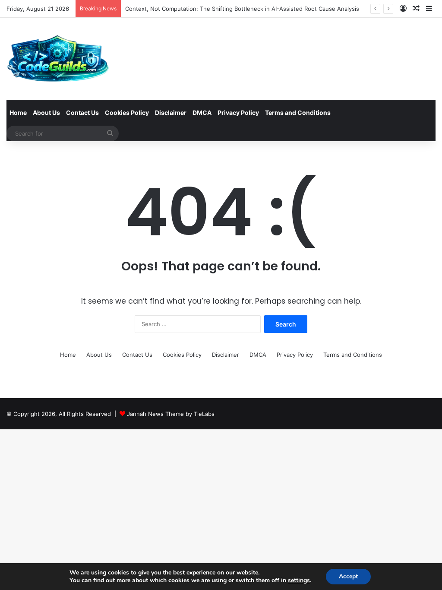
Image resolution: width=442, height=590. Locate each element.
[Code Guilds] (57, 58)
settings (299, 580)
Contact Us (82, 112)
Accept (348, 576)
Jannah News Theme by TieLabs (171, 413)
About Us (46, 112)
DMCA (202, 112)
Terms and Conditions (298, 112)
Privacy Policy (238, 112)
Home (18, 112)
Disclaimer (170, 112)
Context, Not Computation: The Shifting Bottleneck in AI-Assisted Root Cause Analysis (242, 8)
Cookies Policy (127, 112)
